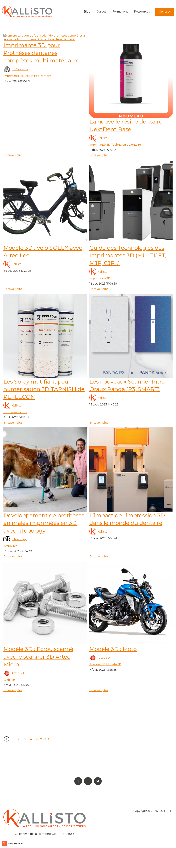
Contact (164, 11)
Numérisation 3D (15, 412)
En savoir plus (12, 155)
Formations (120, 11)
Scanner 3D (97, 664)
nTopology (19, 539)
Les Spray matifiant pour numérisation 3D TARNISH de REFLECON (44, 389)
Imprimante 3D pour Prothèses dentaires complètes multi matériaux (40, 53)
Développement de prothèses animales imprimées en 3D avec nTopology (43, 523)
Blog (87, 11)
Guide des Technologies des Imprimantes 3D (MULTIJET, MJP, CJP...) (127, 255)
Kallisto (102, 138)
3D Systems (20, 69)
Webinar (9, 679)
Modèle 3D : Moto (113, 649)
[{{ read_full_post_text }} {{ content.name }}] (131, 76)
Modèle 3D (113, 664)
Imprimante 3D (13, 76)
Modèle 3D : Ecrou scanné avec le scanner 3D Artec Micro (38, 657)
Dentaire (46, 76)
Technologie (119, 144)
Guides (101, 11)
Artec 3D (18, 673)
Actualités (32, 76)
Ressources (142, 11)
